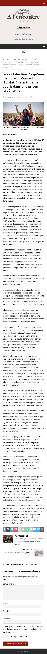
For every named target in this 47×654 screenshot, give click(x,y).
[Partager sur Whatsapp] (27, 529)
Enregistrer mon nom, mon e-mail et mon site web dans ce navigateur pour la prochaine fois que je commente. (23, 629)
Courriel (6, 611)
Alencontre (24, 97)
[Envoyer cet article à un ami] (19, 529)
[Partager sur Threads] (42, 529)
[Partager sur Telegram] (35, 529)
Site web (6, 618)
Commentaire (8, 584)
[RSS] (23, 52)
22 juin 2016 (10, 97)
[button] (43, 3)
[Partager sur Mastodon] (31, 529)
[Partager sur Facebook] (4, 529)
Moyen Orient (20, 59)
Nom (5, 603)
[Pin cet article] (16, 529)
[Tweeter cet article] (8, 529)
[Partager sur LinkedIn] (12, 529)
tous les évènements (23, 39)
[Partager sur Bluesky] (38, 529)
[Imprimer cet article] (23, 529)
